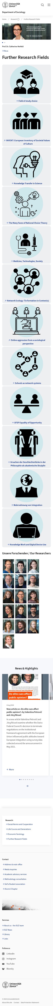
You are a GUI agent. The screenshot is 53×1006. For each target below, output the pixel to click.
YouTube (11, 963)
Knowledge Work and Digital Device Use (28, 544)
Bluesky (10, 968)
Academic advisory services (16, 874)
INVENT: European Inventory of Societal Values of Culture (28, 142)
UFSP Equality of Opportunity (28, 422)
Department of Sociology (13, 12)
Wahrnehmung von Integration (28, 505)
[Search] (42, 5)
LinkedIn (11, 953)
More (6, 51)
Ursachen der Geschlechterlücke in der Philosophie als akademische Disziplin (28, 464)
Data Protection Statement (30, 1002)
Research (14, 19)
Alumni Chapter (11, 889)
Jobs (6, 939)
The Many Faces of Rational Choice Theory (28, 222)
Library (7, 934)
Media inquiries (11, 869)
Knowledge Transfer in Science (28, 183)
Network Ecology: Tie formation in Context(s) (28, 300)
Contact (16, 1002)
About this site (7, 1002)
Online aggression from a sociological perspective (28, 342)
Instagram (11, 958)
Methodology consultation (15, 879)
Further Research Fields (32, 19)
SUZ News (8, 930)
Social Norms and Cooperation (20, 824)
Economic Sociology (16, 834)
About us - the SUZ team (14, 925)
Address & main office (13, 864)
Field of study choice (27, 101)
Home (4, 19)
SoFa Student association (15, 884)
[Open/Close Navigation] (49, 5)
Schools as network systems (28, 383)
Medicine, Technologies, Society (28, 261)
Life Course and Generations (19, 829)
